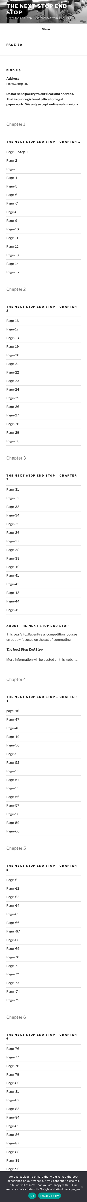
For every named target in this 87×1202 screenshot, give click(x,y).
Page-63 (12, 897)
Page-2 (11, 160)
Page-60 (12, 831)
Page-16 (12, 321)
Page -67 (13, 931)
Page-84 (12, 1117)
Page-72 (12, 974)
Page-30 (12, 441)
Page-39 (12, 558)
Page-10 (12, 229)
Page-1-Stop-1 (17, 152)
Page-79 (12, 1075)
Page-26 (12, 407)
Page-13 (12, 255)
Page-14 (12, 264)
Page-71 (12, 966)
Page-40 (12, 567)
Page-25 (12, 398)
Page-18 (12, 338)
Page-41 (12, 575)
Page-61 (12, 880)
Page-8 (11, 212)
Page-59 (12, 823)
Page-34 (12, 515)
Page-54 (12, 780)
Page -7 (12, 203)
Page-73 (12, 983)
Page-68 (12, 940)
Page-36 (12, 533)
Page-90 (12, 1169)
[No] (82, 1187)
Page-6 (11, 195)
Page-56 (12, 797)
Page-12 (12, 246)
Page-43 (12, 593)
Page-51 (12, 754)
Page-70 (12, 957)
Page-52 (12, 763)
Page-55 (12, 788)
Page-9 (11, 221)
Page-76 (12, 1049)
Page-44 (12, 601)
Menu (46, 29)
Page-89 (12, 1160)
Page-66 (12, 923)
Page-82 (12, 1100)
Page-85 (12, 1126)
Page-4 (11, 178)
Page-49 (12, 737)
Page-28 (12, 424)
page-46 (12, 711)
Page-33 (12, 507)
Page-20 (12, 355)
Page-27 (12, 415)
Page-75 (12, 1000)
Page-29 (12, 433)
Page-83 (12, 1109)
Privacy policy (49, 1195)
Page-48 (12, 728)
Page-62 (12, 888)
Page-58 (12, 814)
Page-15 (12, 272)
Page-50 (12, 745)
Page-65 (12, 914)
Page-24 (12, 389)
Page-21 (12, 364)
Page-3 (11, 169)
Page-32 (12, 498)
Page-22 (12, 372)
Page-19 (12, 347)
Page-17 (12, 329)
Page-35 (12, 524)
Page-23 (12, 381)
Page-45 (12, 610)
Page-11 (12, 238)
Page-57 (12, 805)
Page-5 (11, 186)
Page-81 (12, 1092)
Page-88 (12, 1152)
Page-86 (12, 1135)
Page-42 (12, 584)
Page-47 (12, 719)
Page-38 (12, 550)
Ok (32, 1195)
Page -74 (13, 991)
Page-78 (12, 1066)
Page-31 (12, 489)
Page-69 (12, 949)
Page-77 (12, 1057)
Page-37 (12, 541)
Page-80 (12, 1083)
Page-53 (12, 771)
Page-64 (12, 905)
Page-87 (12, 1143)
